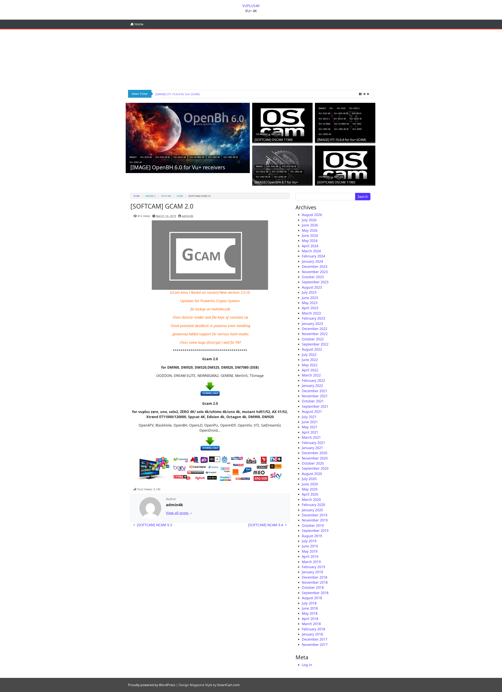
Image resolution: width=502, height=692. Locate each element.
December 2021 (314, 390)
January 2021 (312, 447)
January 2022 (312, 385)
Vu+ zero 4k (135, 162)
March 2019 (311, 561)
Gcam (180, 196)
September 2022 (315, 344)
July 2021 (309, 416)
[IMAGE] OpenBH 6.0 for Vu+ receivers (177, 167)
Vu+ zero (357, 129)
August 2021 (312, 411)
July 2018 (309, 603)
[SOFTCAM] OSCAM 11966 (274, 140)
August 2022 (312, 349)
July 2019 (309, 541)
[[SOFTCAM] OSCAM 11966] (282, 122)
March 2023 (311, 313)
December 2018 (314, 577)
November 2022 (315, 333)
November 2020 (315, 458)
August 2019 (312, 535)
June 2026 (310, 225)
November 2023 (315, 271)
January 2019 (312, 572)
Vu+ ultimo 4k (197, 157)
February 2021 (313, 442)
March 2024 (311, 251)
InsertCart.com (228, 685)
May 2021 (309, 427)
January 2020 (312, 510)
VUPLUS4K (251, 5)
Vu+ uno (357, 123)
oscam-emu (261, 134)
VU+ (331, 108)
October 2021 (313, 401)
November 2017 (315, 644)
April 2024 (310, 245)
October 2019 (313, 525)
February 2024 (313, 256)
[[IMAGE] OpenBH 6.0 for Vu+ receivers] (188, 137)
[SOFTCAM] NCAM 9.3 (154, 524)
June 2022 (310, 359)
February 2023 (313, 318)
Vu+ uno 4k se (231, 157)
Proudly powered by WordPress (151, 685)
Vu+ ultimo (324, 123)
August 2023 (312, 287)
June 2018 (310, 608)
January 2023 (312, 323)
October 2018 (313, 587)
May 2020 (309, 489)
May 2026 (309, 230)
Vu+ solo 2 (324, 118)
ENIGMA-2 (150, 196)
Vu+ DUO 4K (146, 157)
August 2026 (312, 214)
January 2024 (312, 261)
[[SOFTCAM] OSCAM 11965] (345, 164)
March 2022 (311, 375)
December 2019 (314, 515)
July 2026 (309, 220)
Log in (307, 664)
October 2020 (313, 463)
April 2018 (310, 618)
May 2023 (309, 302)
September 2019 (315, 530)
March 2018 (311, 623)
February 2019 (313, 566)
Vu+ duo (341, 108)
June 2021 (310, 421)
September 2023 (315, 282)
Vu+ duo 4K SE (163, 157)
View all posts (177, 513)
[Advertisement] (251, 58)
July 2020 (309, 478)
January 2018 (312, 634)
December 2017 (314, 639)
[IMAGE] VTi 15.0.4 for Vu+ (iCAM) (341, 140)
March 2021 (311, 437)
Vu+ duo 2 (354, 108)
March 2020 (311, 499)
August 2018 (312, 597)
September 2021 (315, 406)
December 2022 (314, 328)
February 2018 (313, 629)
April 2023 (310, 307)
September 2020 (315, 468)
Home (138, 24)
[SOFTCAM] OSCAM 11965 (336, 182)
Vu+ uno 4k (214, 157)
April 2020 (310, 494)
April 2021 (310, 432)
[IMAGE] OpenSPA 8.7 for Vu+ (175, 94)
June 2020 (310, 484)
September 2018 (315, 592)
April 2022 (310, 370)
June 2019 (310, 546)
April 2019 (310, 556)
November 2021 (315, 396)
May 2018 (309, 613)
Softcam (275, 134)
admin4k (187, 216)
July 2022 (309, 354)
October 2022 (313, 339)
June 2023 (310, 297)
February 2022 (313, 380)
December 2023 (314, 266)
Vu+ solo (356, 113)
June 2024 (310, 235)
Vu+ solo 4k (180, 157)
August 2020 (312, 473)
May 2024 (309, 240)
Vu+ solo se (356, 118)
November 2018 (315, 582)
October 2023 (313, 276)
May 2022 (309, 365)
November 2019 (315, 520)
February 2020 (313, 504)
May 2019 (309, 551)
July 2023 (309, 292)
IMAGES (132, 157)
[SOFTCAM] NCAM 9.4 (266, 524)
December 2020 (314, 452)
